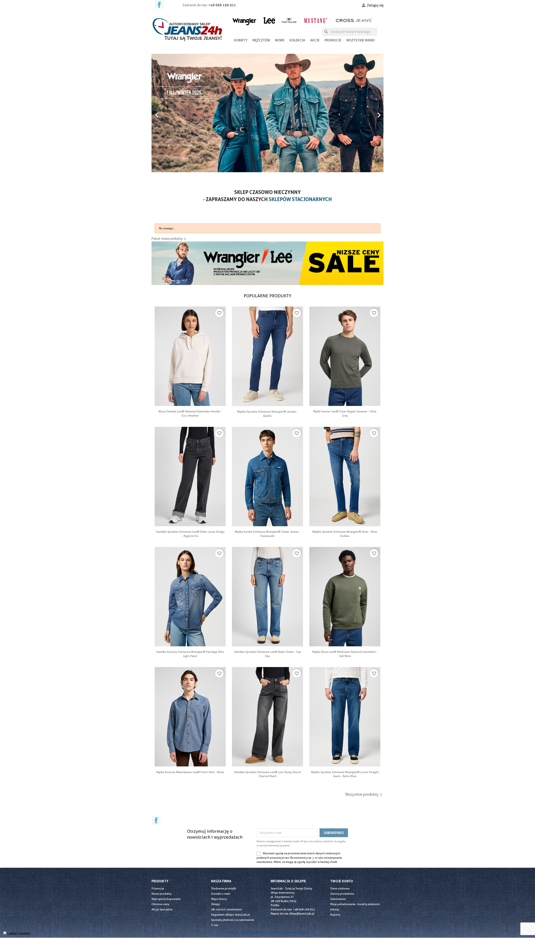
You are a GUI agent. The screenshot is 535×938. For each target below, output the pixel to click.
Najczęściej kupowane (166, 899)
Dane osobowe (340, 888)
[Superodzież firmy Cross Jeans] (354, 20)
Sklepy (215, 904)
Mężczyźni (261, 40)
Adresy (334, 909)
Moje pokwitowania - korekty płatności (355, 904)
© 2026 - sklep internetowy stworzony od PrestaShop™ (267, 932)
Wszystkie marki (360, 40)
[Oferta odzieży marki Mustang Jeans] (315, 20)
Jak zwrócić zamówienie (226, 909)
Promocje (333, 40)
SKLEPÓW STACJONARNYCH (300, 199)
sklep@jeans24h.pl (301, 913)
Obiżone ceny (160, 904)
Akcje (315, 40)
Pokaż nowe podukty (169, 239)
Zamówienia (338, 899)
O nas (214, 925)
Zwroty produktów (342, 893)
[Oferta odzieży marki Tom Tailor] (289, 20)
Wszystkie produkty (364, 794)
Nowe (279, 40)
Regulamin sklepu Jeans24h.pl (230, 914)
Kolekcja (297, 40)
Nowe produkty (162, 893)
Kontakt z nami (220, 893)
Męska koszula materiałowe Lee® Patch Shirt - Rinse (190, 772)
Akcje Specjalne (162, 909)
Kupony (335, 914)
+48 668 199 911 (222, 5)
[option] (267, 56)
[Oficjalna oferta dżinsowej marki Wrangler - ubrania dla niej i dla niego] (244, 21)
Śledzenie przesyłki (223, 888)
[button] (169, 113)
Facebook (159, 4)
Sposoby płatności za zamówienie (232, 919)
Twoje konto (341, 881)
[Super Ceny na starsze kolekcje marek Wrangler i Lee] (267, 263)
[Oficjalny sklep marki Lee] (269, 20)
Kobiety (240, 40)
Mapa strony (219, 899)
